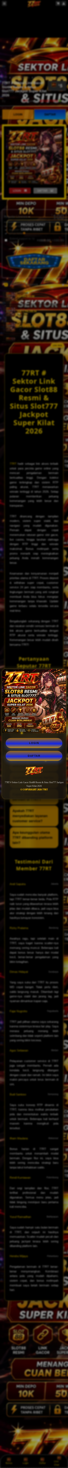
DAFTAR (34, 755)
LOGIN (34, 742)
